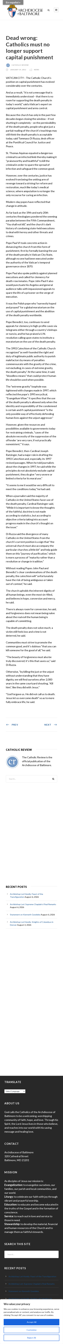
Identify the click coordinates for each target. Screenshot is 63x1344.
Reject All (31, 1337)
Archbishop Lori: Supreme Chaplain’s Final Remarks (33, 904)
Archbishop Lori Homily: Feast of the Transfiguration (32, 1276)
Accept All (31, 1322)
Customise (31, 1330)
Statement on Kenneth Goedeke (25, 914)
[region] (31, 1321)
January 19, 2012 (18, 70)
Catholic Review (20, 65)
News (36, 70)
